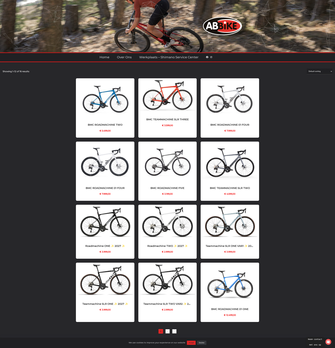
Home (104, 57)
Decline (201, 343)
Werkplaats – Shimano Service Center (169, 57)
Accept (191, 343)
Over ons (124, 57)
